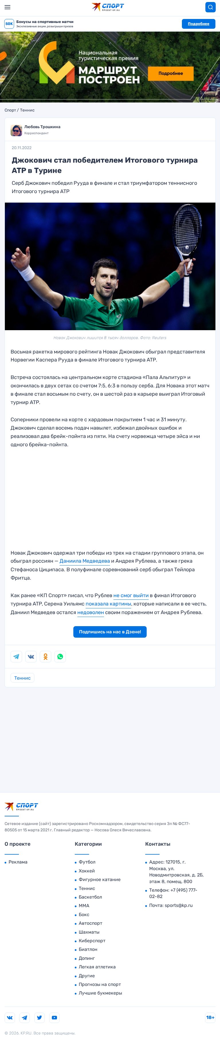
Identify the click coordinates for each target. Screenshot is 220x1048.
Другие (87, 975)
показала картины (108, 604)
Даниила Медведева (85, 561)
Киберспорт (92, 940)
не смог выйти (131, 595)
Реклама (18, 862)
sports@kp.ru (179, 905)
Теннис (27, 110)
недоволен (90, 612)
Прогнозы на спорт (100, 984)
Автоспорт (90, 923)
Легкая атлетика (97, 967)
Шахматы (89, 932)
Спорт (10, 110)
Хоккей (87, 871)
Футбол (87, 862)
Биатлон (88, 949)
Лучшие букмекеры (100, 993)
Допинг (87, 958)
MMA (84, 905)
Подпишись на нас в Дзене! (110, 631)
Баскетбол (90, 897)
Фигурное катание (100, 879)
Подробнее (198, 24)
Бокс (84, 914)
